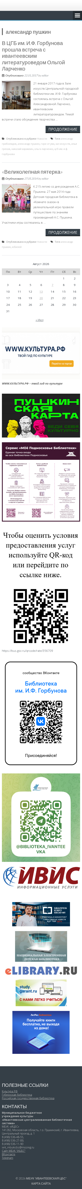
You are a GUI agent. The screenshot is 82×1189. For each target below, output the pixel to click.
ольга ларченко (43, 149)
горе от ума (47, 143)
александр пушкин (29, 143)
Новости (42, 138)
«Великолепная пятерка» (32, 171)
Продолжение (62, 129)
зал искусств (62, 143)
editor (45, 75)
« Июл (39, 320)
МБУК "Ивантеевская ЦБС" (46, 1178)
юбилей (17, 247)
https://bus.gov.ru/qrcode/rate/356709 (27, 651)
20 (41, 298)
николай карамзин (22, 149)
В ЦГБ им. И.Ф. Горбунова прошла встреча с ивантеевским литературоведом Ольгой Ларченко (33, 56)
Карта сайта (41, 1183)
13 (41, 291)
